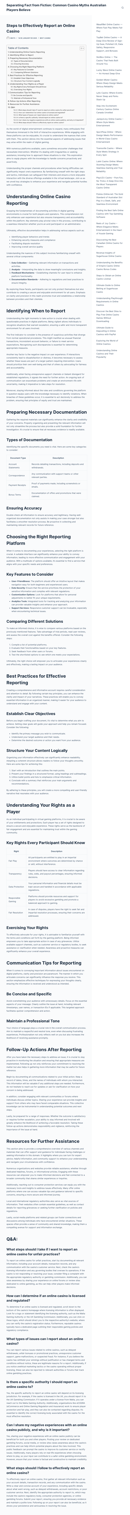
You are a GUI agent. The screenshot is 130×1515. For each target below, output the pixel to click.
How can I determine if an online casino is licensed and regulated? (42, 113)
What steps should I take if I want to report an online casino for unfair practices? (46, 110)
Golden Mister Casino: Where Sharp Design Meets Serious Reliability (109, 83)
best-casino (45, 38)
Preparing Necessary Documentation (26, 58)
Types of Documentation (23, 61)
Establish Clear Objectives (24, 78)
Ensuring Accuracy (21, 64)
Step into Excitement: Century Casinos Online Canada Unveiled (107, 109)
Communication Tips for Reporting (25, 92)
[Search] (123, 8)
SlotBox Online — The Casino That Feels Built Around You (107, 60)
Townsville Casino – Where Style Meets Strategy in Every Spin (109, 151)
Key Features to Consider (24, 70)
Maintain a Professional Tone (25, 98)
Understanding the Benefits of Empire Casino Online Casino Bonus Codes (109, 265)
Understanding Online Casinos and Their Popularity (106, 353)
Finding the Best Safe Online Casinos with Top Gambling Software (109, 213)
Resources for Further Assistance (24, 104)
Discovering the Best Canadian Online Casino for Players (109, 243)
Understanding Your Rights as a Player (27, 84)
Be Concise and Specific (22, 95)
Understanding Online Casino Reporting (27, 52)
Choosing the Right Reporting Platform (27, 67)
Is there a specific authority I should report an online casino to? (41, 117)
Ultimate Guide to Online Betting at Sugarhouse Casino (108, 288)
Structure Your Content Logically (27, 81)
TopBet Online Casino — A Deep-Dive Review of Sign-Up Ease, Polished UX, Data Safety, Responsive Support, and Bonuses (109, 44)
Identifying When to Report (22, 55)
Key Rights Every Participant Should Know (30, 87)
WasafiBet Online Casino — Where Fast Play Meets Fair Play (109, 27)
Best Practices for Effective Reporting (26, 75)
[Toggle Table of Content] (81, 48)
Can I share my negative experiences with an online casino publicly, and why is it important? (51, 120)
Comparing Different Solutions (26, 72)
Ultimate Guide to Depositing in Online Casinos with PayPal (106, 331)
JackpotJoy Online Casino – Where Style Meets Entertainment (109, 122)
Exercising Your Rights (23, 90)
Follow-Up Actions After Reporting (25, 101)
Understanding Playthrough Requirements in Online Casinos (109, 301)
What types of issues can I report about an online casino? (39, 115)
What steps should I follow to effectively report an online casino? (41, 122)
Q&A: (13, 107)
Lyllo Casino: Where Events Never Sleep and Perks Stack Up (109, 96)
